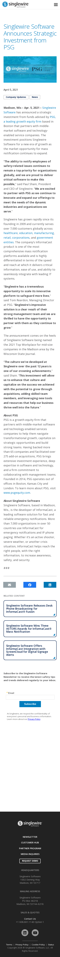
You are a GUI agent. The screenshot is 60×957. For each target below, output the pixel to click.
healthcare (11, 233)
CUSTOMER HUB (30, 842)
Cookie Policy (38, 944)
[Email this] (9, 585)
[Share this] (29, 585)
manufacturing (44, 233)
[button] (56, 4)
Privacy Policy (22, 944)
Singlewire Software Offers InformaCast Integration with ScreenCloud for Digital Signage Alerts (27, 650)
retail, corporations (17, 237)
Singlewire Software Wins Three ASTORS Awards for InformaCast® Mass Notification (29, 629)
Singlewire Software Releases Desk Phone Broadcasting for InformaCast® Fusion (29, 608)
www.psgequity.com (17, 492)
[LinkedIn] (24, 932)
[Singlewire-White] (30, 823)
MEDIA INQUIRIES (30, 853)
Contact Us (30, 918)
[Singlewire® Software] (21, 5)
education (25, 233)
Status (51, 944)
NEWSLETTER (30, 836)
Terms (9, 944)
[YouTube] (35, 932)
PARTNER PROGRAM (30, 848)
